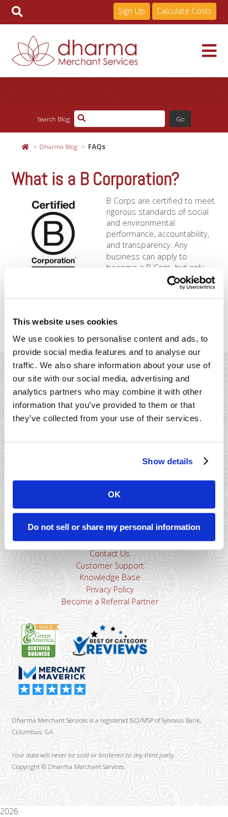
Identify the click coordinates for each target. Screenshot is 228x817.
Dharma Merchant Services (107, 50)
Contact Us (110, 553)
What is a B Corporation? (96, 178)
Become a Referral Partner (109, 601)
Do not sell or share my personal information (114, 527)
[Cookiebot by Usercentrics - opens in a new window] (166, 282)
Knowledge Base (110, 577)
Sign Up (131, 11)
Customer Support (110, 565)
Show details (167, 461)
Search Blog (53, 118)
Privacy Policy (110, 589)
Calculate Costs (184, 11)
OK (114, 494)
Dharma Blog (58, 146)
